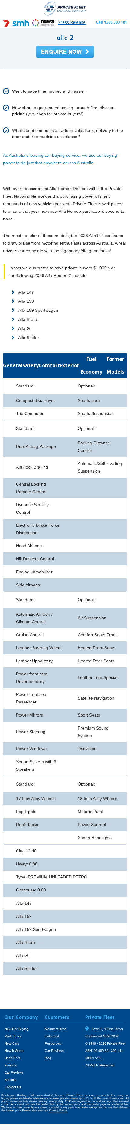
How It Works (14, 1051)
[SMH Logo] (16, 25)
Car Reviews (14, 1072)
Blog (48, 1058)
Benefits (10, 1080)
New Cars (12, 1043)
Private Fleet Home (65, 8)
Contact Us (13, 1087)
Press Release (72, 22)
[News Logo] (43, 25)
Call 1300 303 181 (111, 22)
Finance (10, 1065)
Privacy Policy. (58, 1110)
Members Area (55, 1029)
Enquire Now (65, 52)
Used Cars (13, 1058)
